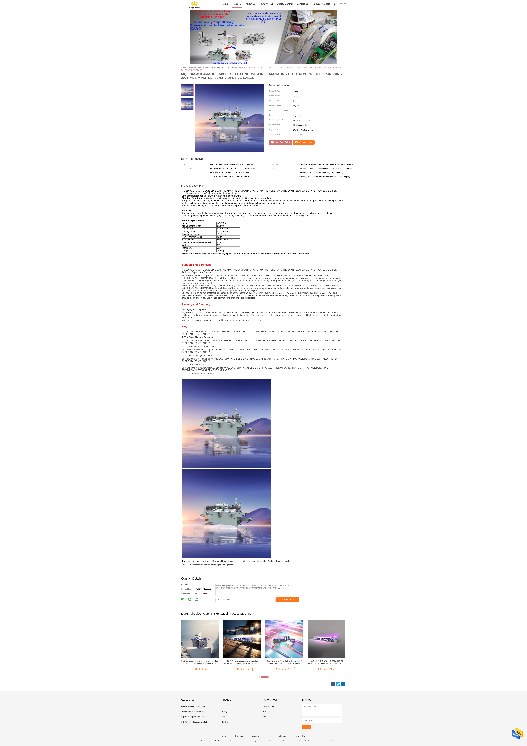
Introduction (226, 706)
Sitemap (282, 736)
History (224, 712)
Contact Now (305, 142)
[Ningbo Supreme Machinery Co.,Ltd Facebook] (333, 684)
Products (237, 4)
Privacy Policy (301, 736)
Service (225, 717)
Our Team (225, 722)
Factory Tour (266, 4)
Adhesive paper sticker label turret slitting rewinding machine (209, 565)
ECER (329, 741)
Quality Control (285, 4)
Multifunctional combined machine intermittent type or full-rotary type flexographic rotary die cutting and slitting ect (284, 662)
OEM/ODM (266, 712)
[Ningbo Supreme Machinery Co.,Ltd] (194, 5)
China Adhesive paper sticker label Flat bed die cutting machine (220, 741)
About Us (251, 4)
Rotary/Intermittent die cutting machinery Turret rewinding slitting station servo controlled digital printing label (242, 662)
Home (225, 4)
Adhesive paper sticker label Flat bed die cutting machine (267, 561)
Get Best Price (282, 142)
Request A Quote (321, 4)
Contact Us (302, 4)
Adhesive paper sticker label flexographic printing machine (213, 561)
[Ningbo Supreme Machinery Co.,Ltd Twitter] (338, 684)
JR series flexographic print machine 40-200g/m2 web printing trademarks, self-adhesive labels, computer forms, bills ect (200, 662)
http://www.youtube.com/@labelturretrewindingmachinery (209, 193)
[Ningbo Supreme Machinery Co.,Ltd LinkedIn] (343, 684)
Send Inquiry (287, 599)
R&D (264, 717)
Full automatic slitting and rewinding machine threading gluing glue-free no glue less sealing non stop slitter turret (326, 662)
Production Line (268, 706)
